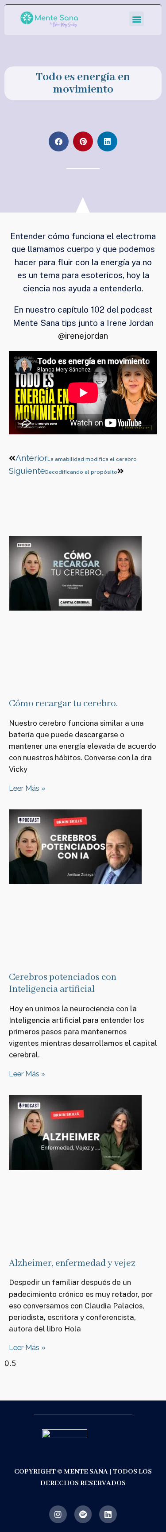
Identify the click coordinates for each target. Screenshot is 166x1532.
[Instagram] (58, 1514)
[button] (136, 19)
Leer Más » (27, 788)
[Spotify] (83, 1514)
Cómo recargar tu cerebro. (63, 704)
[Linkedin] (108, 1514)
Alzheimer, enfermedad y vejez (72, 1263)
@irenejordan (83, 335)
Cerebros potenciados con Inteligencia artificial (62, 983)
